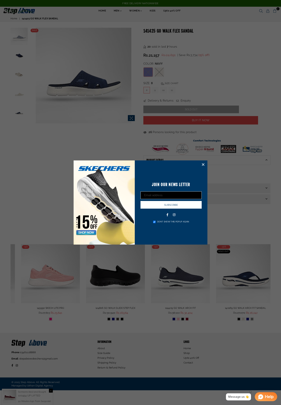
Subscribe (171, 204)
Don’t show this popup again (173, 222)
